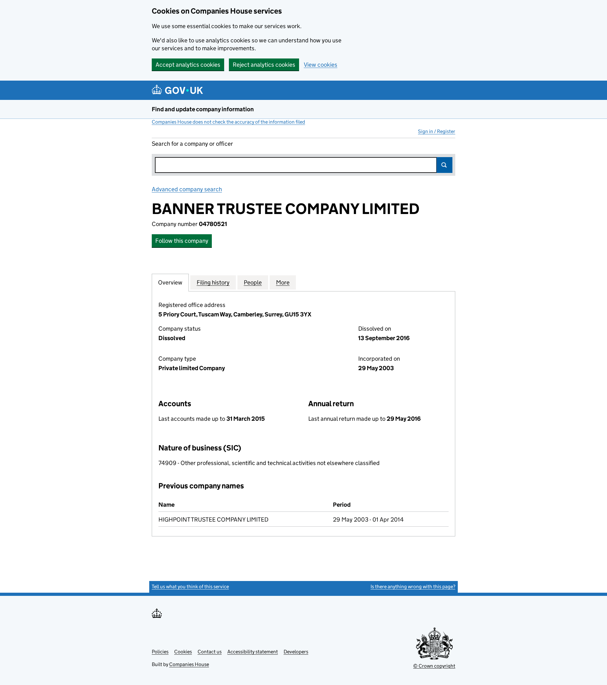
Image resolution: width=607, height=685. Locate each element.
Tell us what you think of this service (190, 587)
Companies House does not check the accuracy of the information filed (228, 122)
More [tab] (283, 282)
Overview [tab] (170, 282)
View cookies (320, 65)
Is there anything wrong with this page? (413, 587)
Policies (160, 652)
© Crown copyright (434, 666)
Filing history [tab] (213, 282)
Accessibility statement (252, 652)
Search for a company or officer (192, 143)
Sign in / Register (436, 131)
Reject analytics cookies (264, 64)
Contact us (210, 652)
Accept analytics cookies (188, 64)
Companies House (189, 664)
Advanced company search (187, 189)
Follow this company (181, 240)
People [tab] (253, 282)
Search (444, 165)
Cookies (183, 652)
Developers (296, 652)
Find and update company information (203, 109)
